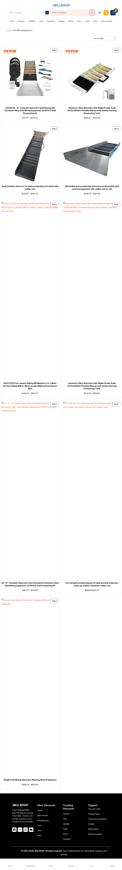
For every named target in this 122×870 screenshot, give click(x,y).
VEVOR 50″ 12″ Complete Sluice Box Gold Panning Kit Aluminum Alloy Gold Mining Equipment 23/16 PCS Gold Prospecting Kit (30, 110)
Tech (12, 21)
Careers (91, 824)
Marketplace (93, 829)
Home (8, 30)
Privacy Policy (94, 814)
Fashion (21, 21)
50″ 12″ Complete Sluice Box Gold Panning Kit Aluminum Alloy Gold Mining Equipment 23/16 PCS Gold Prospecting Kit (30, 584)
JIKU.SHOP (61, 5)
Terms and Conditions (97, 819)
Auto (96, 21)
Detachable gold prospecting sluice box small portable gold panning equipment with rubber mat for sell (92, 187)
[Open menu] (113, 12)
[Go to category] (47, 12)
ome (41, 810)
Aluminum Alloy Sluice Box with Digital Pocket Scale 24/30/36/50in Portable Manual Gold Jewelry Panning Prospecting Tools (92, 110)
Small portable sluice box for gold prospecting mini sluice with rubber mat (30, 187)
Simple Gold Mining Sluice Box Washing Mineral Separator (30, 780)
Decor (71, 21)
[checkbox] (115, 10)
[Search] (92, 12)
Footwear (51, 21)
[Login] (99, 12)
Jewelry (31, 21)
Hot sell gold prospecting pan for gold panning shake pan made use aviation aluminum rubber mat (92, 584)
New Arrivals (106, 21)
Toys (41, 21)
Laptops (66, 824)
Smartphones (43, 820)
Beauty (62, 21)
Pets (79, 21)
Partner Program (95, 834)
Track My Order (94, 809)
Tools (87, 21)
